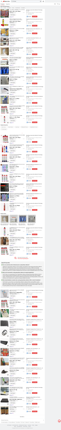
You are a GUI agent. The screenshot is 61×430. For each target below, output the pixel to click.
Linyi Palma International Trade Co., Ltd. (33, 38)
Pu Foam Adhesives (12, 422)
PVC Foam (22, 422)
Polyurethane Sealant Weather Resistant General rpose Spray (17, 165)
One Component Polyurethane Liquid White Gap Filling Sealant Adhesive (17, 106)
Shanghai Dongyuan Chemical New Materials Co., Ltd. (34, 97)
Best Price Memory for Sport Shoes (16, 87)
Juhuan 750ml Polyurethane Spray (16, 115)
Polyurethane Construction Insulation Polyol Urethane (16, 407)
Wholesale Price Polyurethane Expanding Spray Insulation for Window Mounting (16, 194)
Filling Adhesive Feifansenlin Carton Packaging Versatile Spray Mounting (17, 77)
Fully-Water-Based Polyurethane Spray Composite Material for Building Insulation (16, 48)
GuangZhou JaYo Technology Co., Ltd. (33, 348)
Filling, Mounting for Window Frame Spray (17, 247)
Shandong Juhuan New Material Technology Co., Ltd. (34, 10)
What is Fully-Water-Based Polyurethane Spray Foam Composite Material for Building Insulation (5, 224)
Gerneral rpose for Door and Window (17, 9)
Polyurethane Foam (17, 7)
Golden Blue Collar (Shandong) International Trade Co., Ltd (34, 48)
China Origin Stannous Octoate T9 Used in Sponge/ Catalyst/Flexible (16, 387)
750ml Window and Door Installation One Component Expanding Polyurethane (17, 238)
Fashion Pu (27, 422)
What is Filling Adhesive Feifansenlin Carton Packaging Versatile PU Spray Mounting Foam (31, 224)
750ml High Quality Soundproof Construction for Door (17, 310)
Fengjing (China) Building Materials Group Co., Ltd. (34, 20)
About (15, 426)
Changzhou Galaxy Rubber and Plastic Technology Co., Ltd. (33, 398)
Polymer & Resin (13, 127)
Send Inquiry (12, 14)
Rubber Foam (37, 422)
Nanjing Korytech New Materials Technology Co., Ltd (34, 388)
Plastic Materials (34, 127)
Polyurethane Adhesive (5, 127)
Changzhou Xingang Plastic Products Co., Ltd (34, 319)
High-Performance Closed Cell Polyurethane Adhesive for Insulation (16, 38)
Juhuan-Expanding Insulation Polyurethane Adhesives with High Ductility (17, 135)
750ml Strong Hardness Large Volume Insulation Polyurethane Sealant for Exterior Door (17, 358)
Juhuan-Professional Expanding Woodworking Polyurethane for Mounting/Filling (17, 145)
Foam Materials (23, 7)
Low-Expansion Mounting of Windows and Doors (17, 174)
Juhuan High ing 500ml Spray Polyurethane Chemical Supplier (17, 300)
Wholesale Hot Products (23, 425)
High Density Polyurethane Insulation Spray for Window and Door (17, 349)
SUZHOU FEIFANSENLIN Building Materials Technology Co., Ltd (34, 58)
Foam (1, 7)
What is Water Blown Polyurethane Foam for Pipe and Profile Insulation (23, 224)
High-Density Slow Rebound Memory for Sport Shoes (17, 290)
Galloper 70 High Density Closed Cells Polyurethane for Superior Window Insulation (16, 19)
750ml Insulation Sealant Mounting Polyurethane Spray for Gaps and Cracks (17, 378)
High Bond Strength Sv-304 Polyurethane (17, 28)
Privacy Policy (25, 426)
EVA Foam (5, 7)
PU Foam (28, 127)
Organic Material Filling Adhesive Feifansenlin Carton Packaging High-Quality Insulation (17, 184)
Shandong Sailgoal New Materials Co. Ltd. (34, 164)
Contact (29, 426)
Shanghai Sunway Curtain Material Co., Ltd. (34, 28)
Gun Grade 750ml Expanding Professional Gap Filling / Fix (15, 155)
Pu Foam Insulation (5, 422)
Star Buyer (29, 425)
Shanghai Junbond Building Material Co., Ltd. (34, 237)
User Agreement (19, 426)
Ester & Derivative (21, 127)
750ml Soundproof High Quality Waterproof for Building (17, 96)
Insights (36, 425)
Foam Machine (9, 7)
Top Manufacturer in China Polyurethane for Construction (17, 228)
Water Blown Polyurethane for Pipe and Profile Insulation (17, 67)
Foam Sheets (32, 422)
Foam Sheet (18, 422)
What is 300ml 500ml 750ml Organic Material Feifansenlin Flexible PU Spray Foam (13, 224)
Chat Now (29, 16)
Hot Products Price (15, 425)
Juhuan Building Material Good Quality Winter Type (17, 203)
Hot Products (9, 425)
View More (22, 416)
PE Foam (13, 7)
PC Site (33, 425)
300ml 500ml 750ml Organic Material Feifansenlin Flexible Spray (15, 57)
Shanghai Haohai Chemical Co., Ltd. (32, 406)
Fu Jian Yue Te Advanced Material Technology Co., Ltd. (34, 87)
